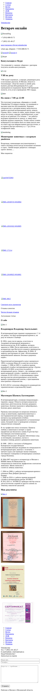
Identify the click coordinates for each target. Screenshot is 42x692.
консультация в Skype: (14, 45)
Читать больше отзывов (10, 312)
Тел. (2, 650)
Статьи (8, 5)
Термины (8, 19)
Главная (8, 3)
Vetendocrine (5, 23)
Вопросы (8, 13)
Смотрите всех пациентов (11, 305)
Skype (3, 654)
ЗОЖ (7, 11)
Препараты (9, 9)
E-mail (3, 652)
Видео (7, 7)
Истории (8, 17)
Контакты (9, 15)
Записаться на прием (9, 656)
